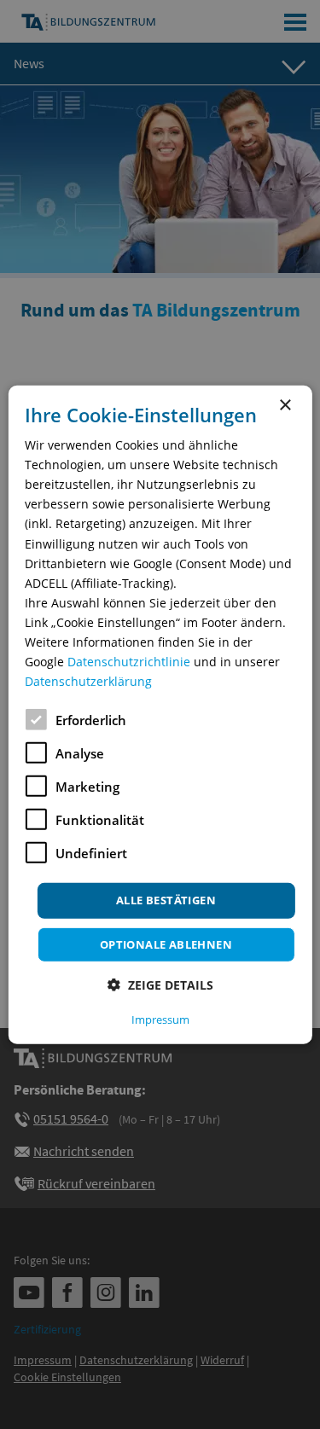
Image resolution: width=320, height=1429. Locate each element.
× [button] (284, 404)
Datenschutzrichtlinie (128, 662)
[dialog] (159, 714)
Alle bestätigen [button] (166, 900)
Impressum (160, 1019)
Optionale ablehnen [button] (166, 944)
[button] (160, 985)
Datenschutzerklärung (88, 681)
